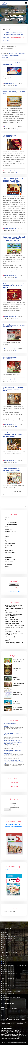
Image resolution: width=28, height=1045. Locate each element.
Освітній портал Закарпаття (10, 971)
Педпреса (5, 961)
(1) (18, 426)
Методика (5, 934)
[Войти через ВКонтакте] (9, 588)
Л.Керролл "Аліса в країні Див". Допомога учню (18, 661)
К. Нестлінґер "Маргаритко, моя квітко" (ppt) (13, 611)
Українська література (9, 936)
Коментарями (5, 55)
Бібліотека (6, 940)
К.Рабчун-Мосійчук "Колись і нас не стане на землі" (14, 643)
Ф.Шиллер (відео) (10, 637)
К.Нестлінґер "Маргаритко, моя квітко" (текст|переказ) (13, 618)
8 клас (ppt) (6, 34)
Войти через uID (14, 584)
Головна (6, 10)
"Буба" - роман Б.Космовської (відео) (13, 639)
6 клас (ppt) (12, 32)
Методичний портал (8, 985)
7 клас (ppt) (19, 32)
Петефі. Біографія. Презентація (10, 358)
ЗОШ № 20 (6, 999)
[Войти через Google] (16, 588)
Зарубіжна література (9, 938)
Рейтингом (22, 53)
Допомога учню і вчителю (17, 10)
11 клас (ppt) (6, 37)
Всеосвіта (5, 981)
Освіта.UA (5, 958)
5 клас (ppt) (6, 32)
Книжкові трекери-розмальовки (14, 627)
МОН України (6, 956)
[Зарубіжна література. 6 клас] (14, 885)
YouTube (15, 786)
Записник (5, 946)
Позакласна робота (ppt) (19, 12)
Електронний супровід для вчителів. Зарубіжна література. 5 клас (14, 826)
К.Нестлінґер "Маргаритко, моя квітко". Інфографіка (13, 606)
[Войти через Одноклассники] (19, 588)
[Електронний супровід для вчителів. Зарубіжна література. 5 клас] (14, 843)
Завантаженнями (14, 55)
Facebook (15, 782)
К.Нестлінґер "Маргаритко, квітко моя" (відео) (14, 634)
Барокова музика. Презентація (9, 135)
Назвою (16, 53)
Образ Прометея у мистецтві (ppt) (14, 92)
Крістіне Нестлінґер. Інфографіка (14, 608)
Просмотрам (4, 57)
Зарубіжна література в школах (11, 991)
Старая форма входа (14, 591)
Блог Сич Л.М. (7, 987)
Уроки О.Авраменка (8, 993)
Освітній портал (7, 963)
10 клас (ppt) (19, 34)
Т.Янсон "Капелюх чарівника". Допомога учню (18, 685)
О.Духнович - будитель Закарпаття (12, 997)
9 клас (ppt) (12, 34)
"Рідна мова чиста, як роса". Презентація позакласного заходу (13, 388)
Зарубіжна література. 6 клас (13, 869)
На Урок (5, 983)
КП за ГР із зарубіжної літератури (14, 625)
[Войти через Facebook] (11, 588)
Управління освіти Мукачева (11, 973)
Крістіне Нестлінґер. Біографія (13, 621)
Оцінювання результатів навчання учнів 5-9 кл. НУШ (12, 630)
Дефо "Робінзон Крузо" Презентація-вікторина (11, 469)
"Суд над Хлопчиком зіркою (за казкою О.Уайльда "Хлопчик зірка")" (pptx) (13, 180)
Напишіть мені (11, 1008)
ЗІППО (4, 969)
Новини (5, 948)
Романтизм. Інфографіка (12, 623)
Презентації (7, 12)
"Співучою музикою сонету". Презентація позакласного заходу (13, 285)
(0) (18, 85)
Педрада (5, 959)
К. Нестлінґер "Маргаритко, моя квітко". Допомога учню (13, 615)
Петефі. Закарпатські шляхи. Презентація (14, 325)
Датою (11, 53)
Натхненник (6, 989)
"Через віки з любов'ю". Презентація (11, 63)
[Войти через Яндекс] (14, 588)
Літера (4, 995)
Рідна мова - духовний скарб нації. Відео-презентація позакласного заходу (14, 238)
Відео (4, 944)
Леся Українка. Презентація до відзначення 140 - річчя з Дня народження (13, 434)
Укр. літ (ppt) (6, 40)
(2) (18, 172)
